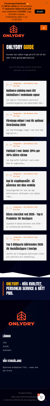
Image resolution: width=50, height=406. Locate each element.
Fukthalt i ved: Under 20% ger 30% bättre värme (23, 153)
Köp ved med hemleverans (25, 397)
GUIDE (6, 346)
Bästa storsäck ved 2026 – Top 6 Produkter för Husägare (24, 216)
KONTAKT (7, 350)
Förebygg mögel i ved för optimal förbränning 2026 (24, 122)
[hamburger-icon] (43, 27)
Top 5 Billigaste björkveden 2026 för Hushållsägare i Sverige (24, 246)
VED (5, 342)
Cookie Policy (25, 393)
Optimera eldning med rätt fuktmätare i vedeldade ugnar (23, 92)
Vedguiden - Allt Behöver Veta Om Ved (25, 84)
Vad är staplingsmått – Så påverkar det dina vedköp (20, 183)
